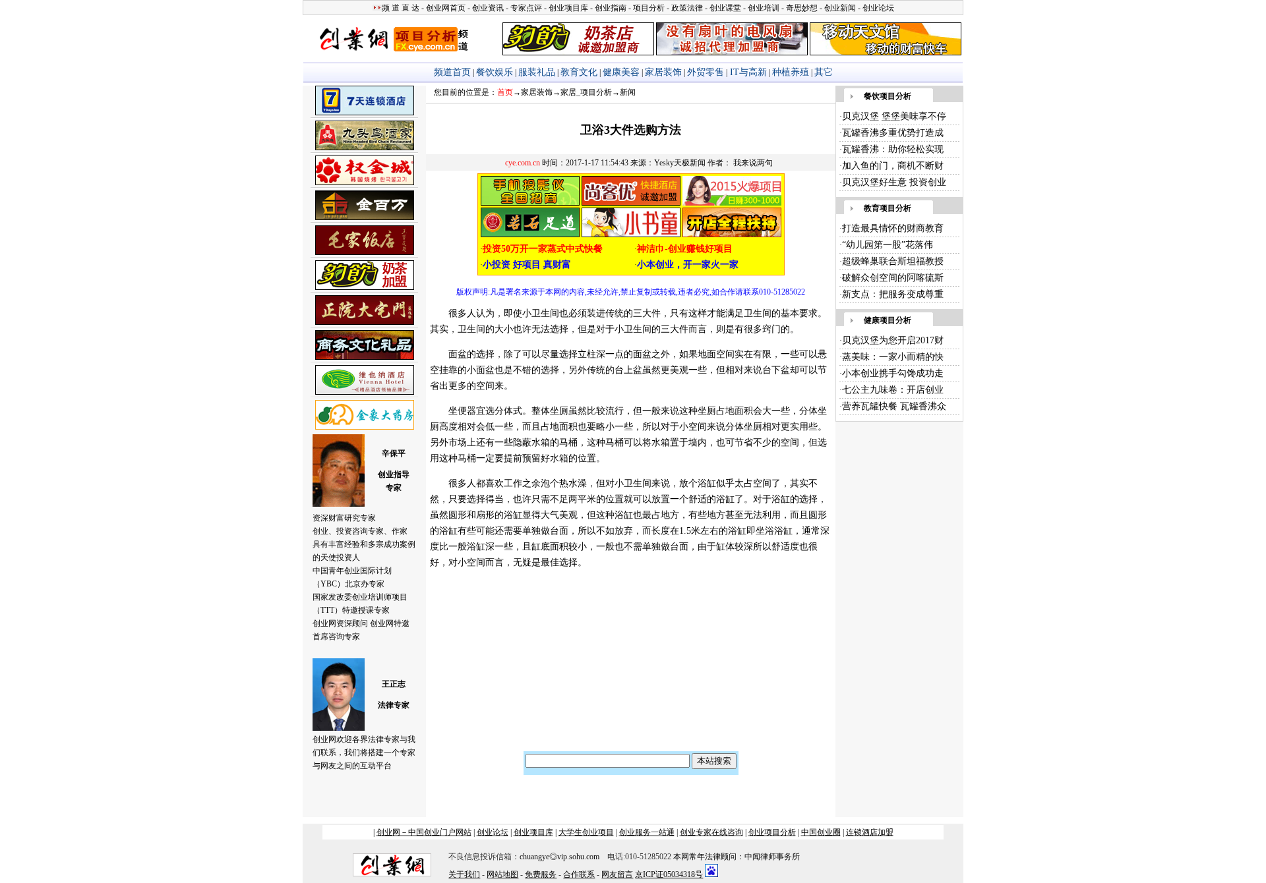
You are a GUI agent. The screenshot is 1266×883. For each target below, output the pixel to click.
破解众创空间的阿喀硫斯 (893, 278)
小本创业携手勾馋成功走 (893, 373)
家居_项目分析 (586, 92)
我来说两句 (753, 162)
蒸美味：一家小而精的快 (893, 357)
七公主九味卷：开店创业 (893, 390)
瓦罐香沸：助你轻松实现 (893, 149)
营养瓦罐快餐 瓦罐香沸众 (894, 406)
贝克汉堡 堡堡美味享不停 (894, 116)
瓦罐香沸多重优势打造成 (893, 133)
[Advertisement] (519, 665)
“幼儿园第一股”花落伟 (887, 245)
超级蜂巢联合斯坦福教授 (893, 261)
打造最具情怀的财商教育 (893, 228)
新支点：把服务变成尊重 (893, 294)
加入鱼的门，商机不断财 (893, 166)
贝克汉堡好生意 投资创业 (894, 182)
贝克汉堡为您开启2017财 (893, 340)
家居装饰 (537, 92)
